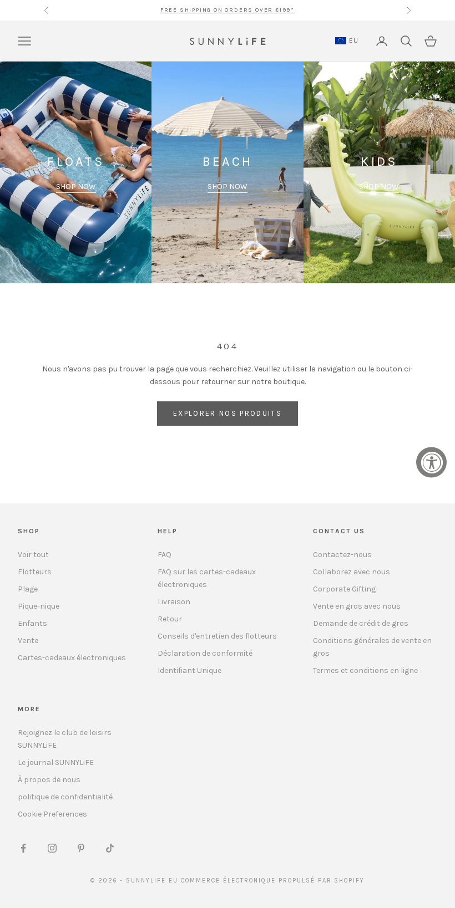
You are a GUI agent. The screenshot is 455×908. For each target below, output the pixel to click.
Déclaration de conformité (205, 653)
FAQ (164, 554)
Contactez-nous (342, 554)
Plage (28, 589)
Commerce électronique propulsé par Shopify (273, 880)
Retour (170, 619)
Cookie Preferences (52, 814)
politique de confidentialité (65, 797)
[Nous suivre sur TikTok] (109, 848)
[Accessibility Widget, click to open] (431, 462)
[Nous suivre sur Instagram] (52, 848)
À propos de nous (49, 779)
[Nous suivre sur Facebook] (23, 848)
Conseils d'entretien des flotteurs (217, 636)
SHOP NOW (76, 186)
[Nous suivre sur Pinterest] (81, 848)
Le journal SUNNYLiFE (56, 762)
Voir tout (33, 554)
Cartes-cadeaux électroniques (72, 657)
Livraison (174, 601)
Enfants (32, 623)
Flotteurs (35, 572)
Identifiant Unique (189, 670)
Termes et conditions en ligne (365, 670)
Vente (28, 640)
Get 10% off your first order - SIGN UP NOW (227, 10)
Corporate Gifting (344, 589)
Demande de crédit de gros (360, 623)
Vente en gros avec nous (357, 606)
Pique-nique (38, 606)
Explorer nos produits (227, 413)
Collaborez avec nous (351, 572)
